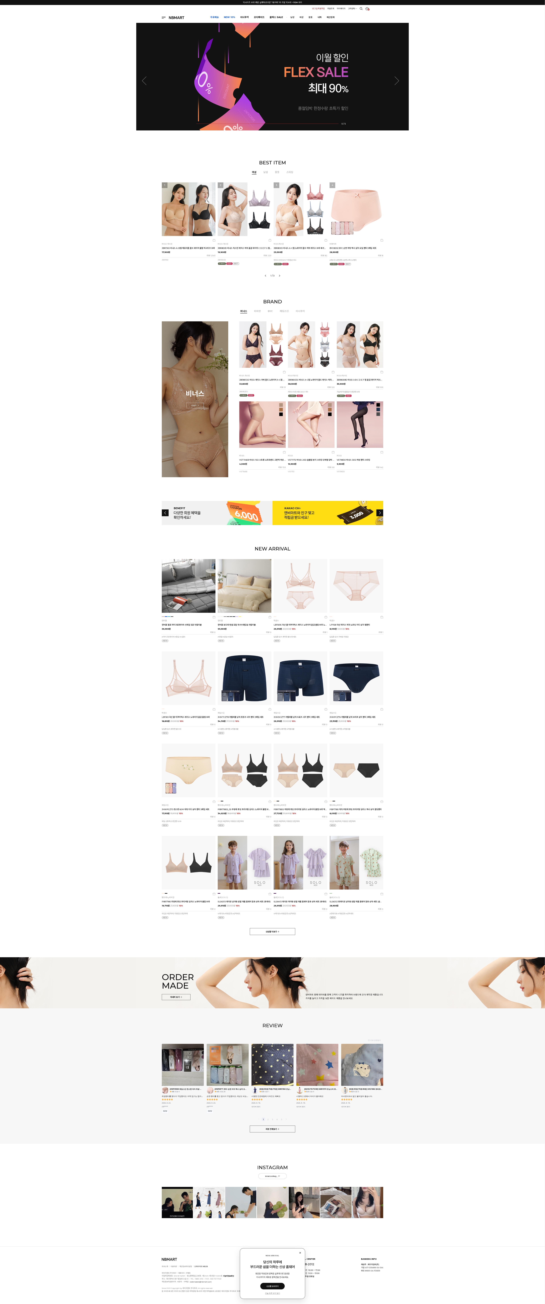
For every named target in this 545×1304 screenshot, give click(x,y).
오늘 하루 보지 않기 (272, 1293)
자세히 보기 (175, 997)
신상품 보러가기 (272, 1286)
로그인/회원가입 (318, 8)
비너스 (243, 311)
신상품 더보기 (271, 931)
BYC (270, 311)
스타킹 (289, 172)
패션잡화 (331, 17)
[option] (272, 228)
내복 (320, 17)
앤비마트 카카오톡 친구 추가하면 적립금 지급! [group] (272, 2)
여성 (301, 17)
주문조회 (330, 8)
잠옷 (311, 17)
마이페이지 (341, 8)
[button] (146, 81)
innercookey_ (271, 1176)
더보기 (194, 405)
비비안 (257, 311)
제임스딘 (284, 311)
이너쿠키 (300, 311)
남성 (292, 17)
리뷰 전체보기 (271, 1129)
